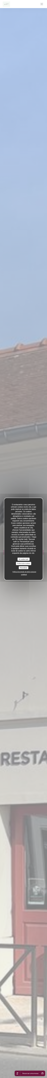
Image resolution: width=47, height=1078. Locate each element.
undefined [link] (24, 574)
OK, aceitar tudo (23, 559)
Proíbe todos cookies (23, 563)
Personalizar (23, 568)
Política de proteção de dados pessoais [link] (24, 572)
